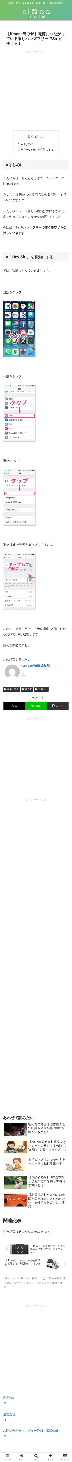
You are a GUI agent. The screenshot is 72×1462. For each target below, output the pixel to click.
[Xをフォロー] (23, 673)
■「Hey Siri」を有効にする (37, 149)
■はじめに (27, 144)
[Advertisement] (36, 89)
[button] (58, 706)
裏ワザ (28, 689)
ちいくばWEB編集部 (35, 665)
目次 (31, 136)
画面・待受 (13, 689)
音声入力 (42, 689)
